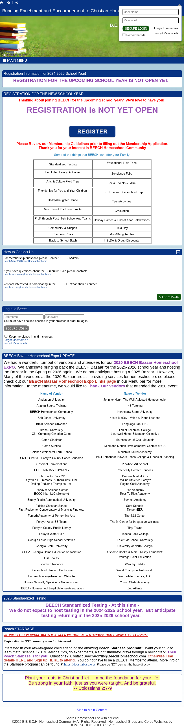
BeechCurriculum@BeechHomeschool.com (27, 274)
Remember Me (135, 35)
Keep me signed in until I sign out (31, 336)
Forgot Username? (166, 28)
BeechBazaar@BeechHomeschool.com (25, 287)
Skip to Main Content (92, 714)
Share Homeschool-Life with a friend (92, 718)
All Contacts (169, 297)
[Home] (1, 2)
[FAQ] (8, 2)
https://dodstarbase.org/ (79, 664)
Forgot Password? (166, 33)
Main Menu (17, 60)
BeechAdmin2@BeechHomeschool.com (25, 261)
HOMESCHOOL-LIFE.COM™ (92, 725)
